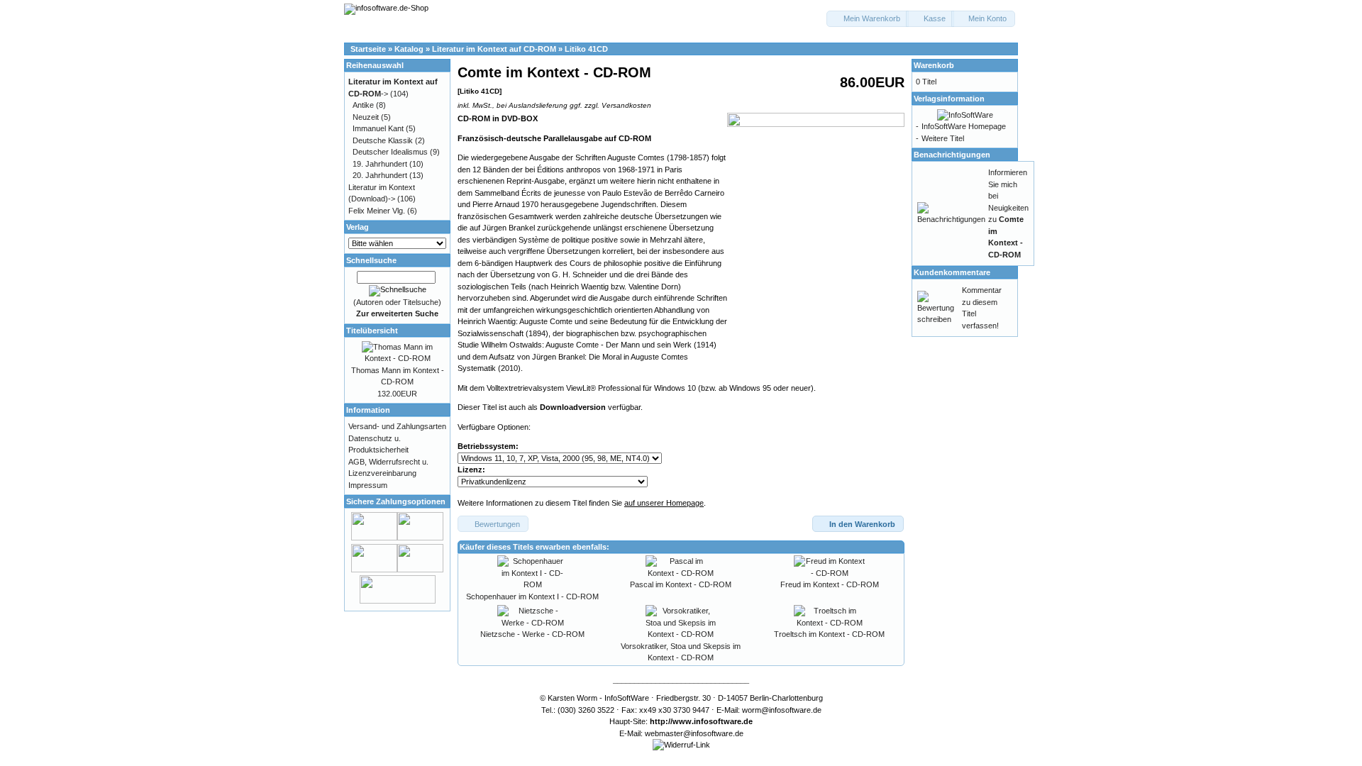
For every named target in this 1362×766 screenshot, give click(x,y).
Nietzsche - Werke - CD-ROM (532, 634)
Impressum (367, 485)
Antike (363, 105)
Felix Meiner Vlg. (376, 210)
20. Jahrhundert (380, 175)
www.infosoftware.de (712, 721)
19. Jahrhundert (380, 164)
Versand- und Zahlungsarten (397, 426)
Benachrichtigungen (952, 154)
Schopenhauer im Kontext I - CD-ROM (532, 596)
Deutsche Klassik (383, 140)
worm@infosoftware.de (781, 710)
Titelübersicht (372, 330)
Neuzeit (366, 117)
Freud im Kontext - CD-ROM (829, 584)
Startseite (368, 49)
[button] (867, 19)
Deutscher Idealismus (390, 152)
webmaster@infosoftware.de (694, 733)
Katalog (408, 49)
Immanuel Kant (378, 128)
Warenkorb (934, 65)
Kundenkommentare (952, 272)
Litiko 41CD (586, 49)
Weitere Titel (942, 138)
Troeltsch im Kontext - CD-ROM (829, 634)
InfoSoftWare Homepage (963, 126)
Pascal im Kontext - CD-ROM (680, 584)
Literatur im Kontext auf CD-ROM (494, 49)
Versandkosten (626, 105)
